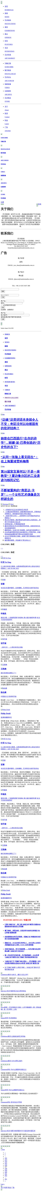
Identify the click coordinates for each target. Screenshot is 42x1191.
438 (6, 1168)
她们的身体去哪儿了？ (8, 673)
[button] (4, 504)
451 (6, 1179)
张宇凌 (3, 643)
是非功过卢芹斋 (16, 1102)
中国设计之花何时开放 (8, 696)
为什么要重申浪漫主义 (18, 1069)
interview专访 (5, 991)
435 (6, 1163)
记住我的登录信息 (9, 305)
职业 (9, 1187)
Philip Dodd (6, 713)
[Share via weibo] (7, 986)
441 (6, 1174)
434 (6, 1161)
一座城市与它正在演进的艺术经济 (16, 509)
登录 (39, 204)
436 (6, 1165)
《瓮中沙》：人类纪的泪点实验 (12, 647)
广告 (12, 1187)
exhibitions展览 (6, 974)
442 (6, 1175)
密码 (2, 303)
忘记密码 (3, 309)
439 (6, 1170)
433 (6, 1160)
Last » (3, 1184)
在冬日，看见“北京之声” (19, 974)
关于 (2, 1187)
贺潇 (2, 584)
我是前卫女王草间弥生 (18, 991)
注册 (2, 202)
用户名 (3, 301)
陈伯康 (3, 692)
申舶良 (3, 613)
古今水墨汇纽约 (16, 1061)
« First (3, 1149)
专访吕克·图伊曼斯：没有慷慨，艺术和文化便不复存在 (20, 588)
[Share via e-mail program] (6, 986)
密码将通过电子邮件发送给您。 (12, 317)
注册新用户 (10, 309)
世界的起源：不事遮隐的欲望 (15, 524)
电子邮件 (4, 315)
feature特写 (4, 1018)
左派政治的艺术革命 (18, 1036)
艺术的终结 (13, 1018)
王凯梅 (3, 669)
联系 (5, 1187)
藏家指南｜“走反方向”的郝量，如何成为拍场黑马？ (22, 530)
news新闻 (4, 1007)
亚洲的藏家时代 (6, 717)
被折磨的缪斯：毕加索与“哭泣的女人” (18, 540)
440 (6, 1172)
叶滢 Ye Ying (6, 562)
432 (6, 1158)
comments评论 (5, 1069)
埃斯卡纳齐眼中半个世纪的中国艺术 (22, 1131)
